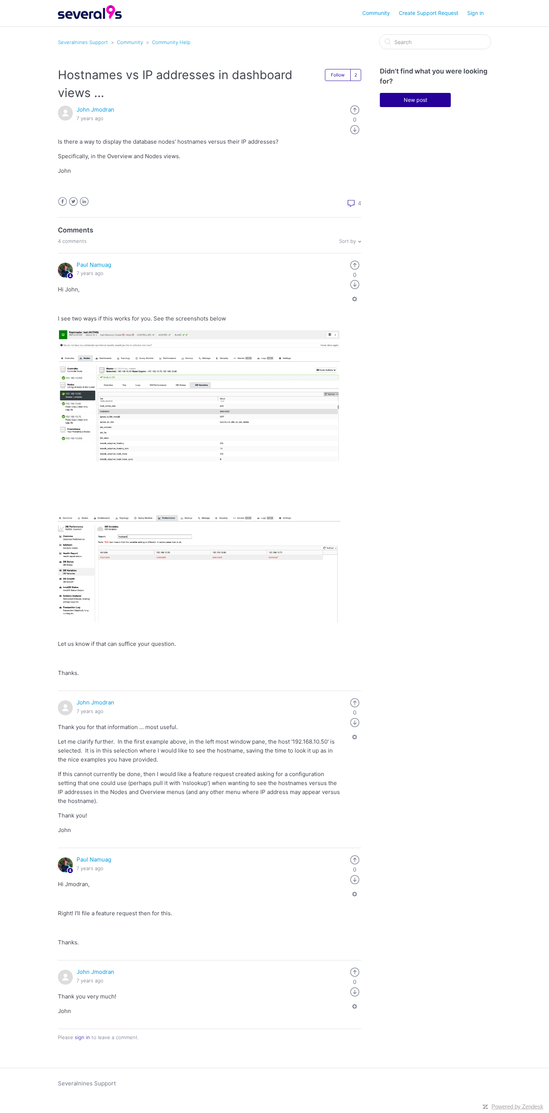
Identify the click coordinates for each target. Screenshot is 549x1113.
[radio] (354, 109)
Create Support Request (428, 13)
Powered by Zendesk (517, 1106)
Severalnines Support (83, 42)
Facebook (62, 201)
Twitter (73, 201)
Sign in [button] (475, 13)
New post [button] (415, 100)
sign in (82, 1037)
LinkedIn (84, 201)
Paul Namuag (94, 264)
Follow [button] (338, 75)
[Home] (90, 17)
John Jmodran (95, 109)
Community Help (171, 42)
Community (376, 13)
